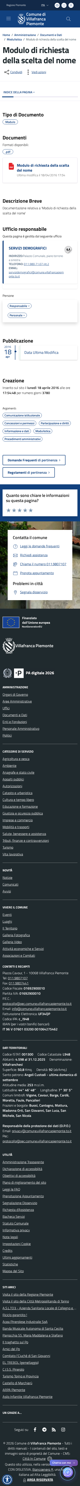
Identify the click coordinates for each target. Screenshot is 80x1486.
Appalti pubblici (13, 779)
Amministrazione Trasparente (23, 1162)
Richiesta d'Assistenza (18, 1209)
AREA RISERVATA (40, 1479)
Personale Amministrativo (21, 728)
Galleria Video (12, 941)
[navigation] (8, 18)
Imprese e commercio (18, 820)
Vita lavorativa (13, 854)
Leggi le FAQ (11, 1189)
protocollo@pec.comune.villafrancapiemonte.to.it (37, 1003)
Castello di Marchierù (17, 1383)
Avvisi (7, 891)
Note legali (10, 1236)
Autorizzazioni (12, 786)
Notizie (7, 877)
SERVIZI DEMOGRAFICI (28, 248)
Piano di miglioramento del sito (24, 1182)
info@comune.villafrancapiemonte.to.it (39, 1008)
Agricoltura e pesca (16, 758)
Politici (7, 735)
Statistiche (10, 1264)
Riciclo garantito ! (15, 1314)
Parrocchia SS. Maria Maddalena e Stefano (33, 1335)
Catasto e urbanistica (17, 792)
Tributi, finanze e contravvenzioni (26, 840)
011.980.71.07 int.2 (36, 264)
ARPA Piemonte (14, 1389)
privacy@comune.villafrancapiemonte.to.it (41, 1130)
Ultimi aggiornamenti (17, 1257)
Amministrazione (25, 35)
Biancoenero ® (42, 1469)
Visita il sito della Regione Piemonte (28, 1294)
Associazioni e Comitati (19, 955)
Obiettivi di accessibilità (19, 1175)
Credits (7, 1250)
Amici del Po (11, 1348)
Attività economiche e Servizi (23, 948)
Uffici (6, 708)
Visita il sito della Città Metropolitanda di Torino (36, 1301)
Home (6, 35)
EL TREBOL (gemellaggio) (21, 1362)
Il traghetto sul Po (15, 1342)
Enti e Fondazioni (15, 721)
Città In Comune (34, 1458)
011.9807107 (18, 978)
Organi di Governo (15, 694)
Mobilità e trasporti (16, 826)
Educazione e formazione (20, 806)
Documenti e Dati (51, 35)
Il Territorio (10, 928)
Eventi (7, 914)
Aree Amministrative (17, 701)
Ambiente (9, 765)
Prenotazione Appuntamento (23, 1196)
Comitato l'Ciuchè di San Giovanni (26, 1355)
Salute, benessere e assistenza (24, 833)
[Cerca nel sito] (68, 19)
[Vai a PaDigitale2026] (29, 672)
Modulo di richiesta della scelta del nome (43, 167)
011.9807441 (19, 983)
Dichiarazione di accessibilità (22, 1168)
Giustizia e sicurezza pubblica (23, 813)
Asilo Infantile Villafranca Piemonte (27, 1396)
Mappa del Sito (13, 1271)
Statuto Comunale (16, 1223)
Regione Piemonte (16, 5)
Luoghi (7, 921)
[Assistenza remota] (49, 1458)
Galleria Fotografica (16, 935)
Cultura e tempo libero (18, 799)
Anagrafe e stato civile (18, 772)
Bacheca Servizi (14, 1216)
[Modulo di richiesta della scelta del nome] (11, 166)
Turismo (8, 847)
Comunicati (10, 884)
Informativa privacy (16, 1230)
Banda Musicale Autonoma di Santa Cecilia (33, 1328)
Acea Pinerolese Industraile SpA (25, 1321)
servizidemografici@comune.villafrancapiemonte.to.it (36, 274)
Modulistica (14, 39)
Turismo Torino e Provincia (21, 1376)
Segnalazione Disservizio (20, 1202)
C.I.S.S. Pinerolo (13, 1369)
